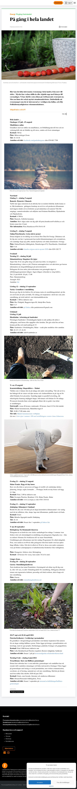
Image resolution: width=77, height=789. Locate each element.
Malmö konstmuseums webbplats (28, 413)
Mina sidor (9, 733)
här (18, 282)
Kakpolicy (51, 786)
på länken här (44, 522)
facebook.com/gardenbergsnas (34, 140)
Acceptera (40, 782)
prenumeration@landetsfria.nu (29, 720)
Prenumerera (58, 3)
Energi (12, 14)
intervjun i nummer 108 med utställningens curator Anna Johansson (40, 416)
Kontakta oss (10, 741)
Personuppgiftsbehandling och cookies (11, 785)
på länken (27, 307)
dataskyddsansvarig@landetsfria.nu (28, 724)
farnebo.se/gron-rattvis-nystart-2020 (36, 249)
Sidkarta (25, 785)
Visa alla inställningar (63, 782)
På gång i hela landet (32, 19)
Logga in (70, 3)
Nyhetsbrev (9, 748)
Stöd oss (8, 739)
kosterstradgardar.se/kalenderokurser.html (49, 653)
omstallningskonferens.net (33, 580)
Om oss (8, 736)
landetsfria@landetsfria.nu (20, 722)
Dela (63, 114)
